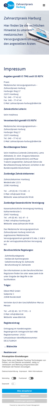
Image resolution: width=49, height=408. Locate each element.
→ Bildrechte (10, 346)
